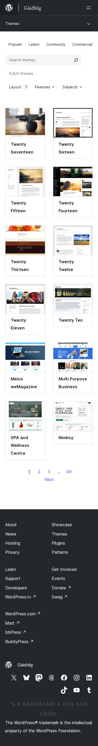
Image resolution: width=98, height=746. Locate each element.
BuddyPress (19, 641)
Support (12, 578)
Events (58, 578)
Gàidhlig (25, 665)
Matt (12, 623)
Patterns (60, 552)
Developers (16, 587)
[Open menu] (89, 8)
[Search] (76, 60)
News (10, 534)
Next (49, 479)
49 (69, 471)
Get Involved (64, 569)
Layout (18, 87)
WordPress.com (23, 613)
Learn (10, 569)
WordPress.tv (20, 596)
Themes (12, 23)
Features (42, 87)
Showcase (62, 524)
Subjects (70, 87)
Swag (60, 596)
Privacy (12, 552)
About (11, 524)
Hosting (12, 543)
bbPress (15, 632)
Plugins (58, 543)
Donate (61, 587)
